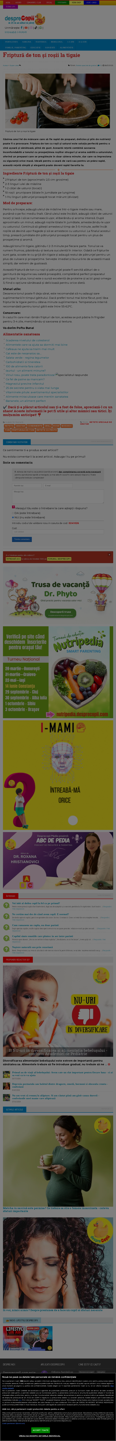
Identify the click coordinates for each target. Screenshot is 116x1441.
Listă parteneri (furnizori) (13, 1423)
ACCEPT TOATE (41, 1430)
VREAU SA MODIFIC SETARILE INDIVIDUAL (39, 1436)
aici (20, 1400)
